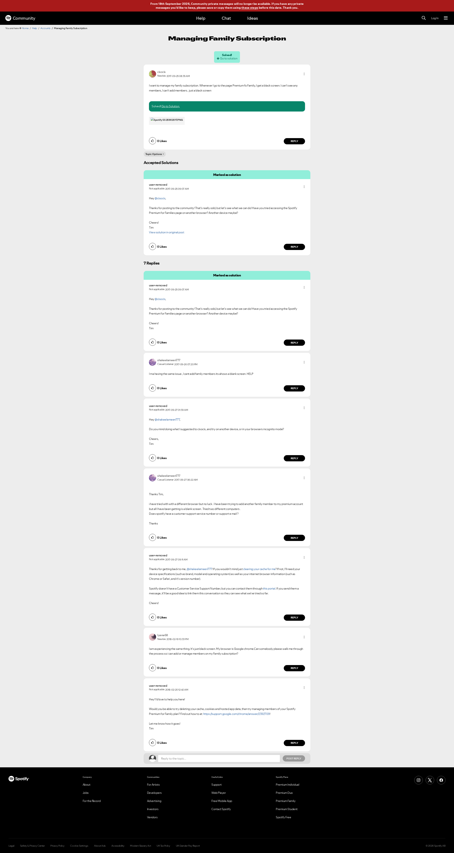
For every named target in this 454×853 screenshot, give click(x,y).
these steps (249, 8)
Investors (153, 809)
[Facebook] (441, 780)
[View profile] (152, 74)
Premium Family (285, 801)
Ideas (252, 18)
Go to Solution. (170, 106)
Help (200, 18)
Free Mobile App (221, 801)
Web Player (218, 793)
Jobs (86, 793)
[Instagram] (418, 780)
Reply (294, 141)
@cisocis (160, 198)
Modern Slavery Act (140, 845)
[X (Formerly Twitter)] (430, 780)
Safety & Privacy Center (32, 845)
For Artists (153, 785)
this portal (269, 588)
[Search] (424, 18)
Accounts (45, 28)
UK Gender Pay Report (188, 845)
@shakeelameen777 (167, 419)
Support (216, 785)
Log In (434, 18)
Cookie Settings (79, 845)
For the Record (92, 801)
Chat (226, 18)
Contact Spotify (221, 809)
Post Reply (293, 758)
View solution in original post (166, 232)
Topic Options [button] (153, 154)
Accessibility (117, 845)
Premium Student (287, 809)
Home (25, 28)
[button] (304, 74)
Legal (11, 845)
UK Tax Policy (163, 845)
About (86, 785)
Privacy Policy (57, 845)
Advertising (154, 801)
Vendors (152, 817)
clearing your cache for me (259, 569)
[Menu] (446, 18)
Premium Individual (287, 785)
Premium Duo (284, 793)
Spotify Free (283, 817)
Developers (154, 793)
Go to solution (228, 58)
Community (24, 18)
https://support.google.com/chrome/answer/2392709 (236, 714)
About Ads (100, 845)
